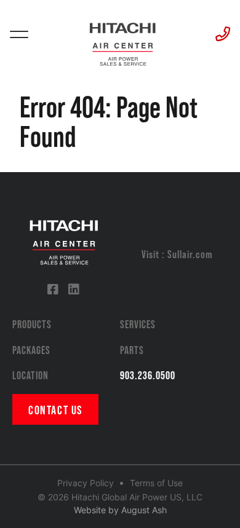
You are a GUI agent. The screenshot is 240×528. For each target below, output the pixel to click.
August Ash (144, 510)
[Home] (122, 39)
